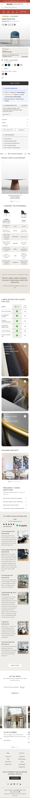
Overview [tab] (4, 119)
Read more (15, 665)
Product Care (8, 764)
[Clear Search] (28, 7)
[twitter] (11, 784)
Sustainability (22, 764)
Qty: (3, 77)
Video (3, 24)
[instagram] (14, 784)
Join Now (15, 778)
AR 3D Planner (22, 759)
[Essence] (15, 693)
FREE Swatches (8, 130)
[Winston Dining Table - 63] (15, 177)
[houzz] (20, 784)
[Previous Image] (1, 33)
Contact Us (8, 756)
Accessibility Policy (17, 790)
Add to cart (15, 83)
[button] (15, 60)
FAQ (8, 759)
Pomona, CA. (17, 92)
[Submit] (2, 7)
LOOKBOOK (21, 130)
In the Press (15, 676)
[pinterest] (17, 784)
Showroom (22, 756)
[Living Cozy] (7, 687)
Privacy (10, 790)
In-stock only (8, 62)
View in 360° (11, 24)
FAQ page (21, 492)
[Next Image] (28, 33)
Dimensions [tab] (5, 125)
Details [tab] (4, 122)
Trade (21, 761)
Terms (6, 790)
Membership (22, 767)
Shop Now (23, 11)
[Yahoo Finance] (15, 687)
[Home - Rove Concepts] (15, 4)
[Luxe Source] (22, 687)
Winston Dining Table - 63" (15, 195)
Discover (7, 740)
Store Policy (8, 761)
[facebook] (8, 784)
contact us (5, 494)
